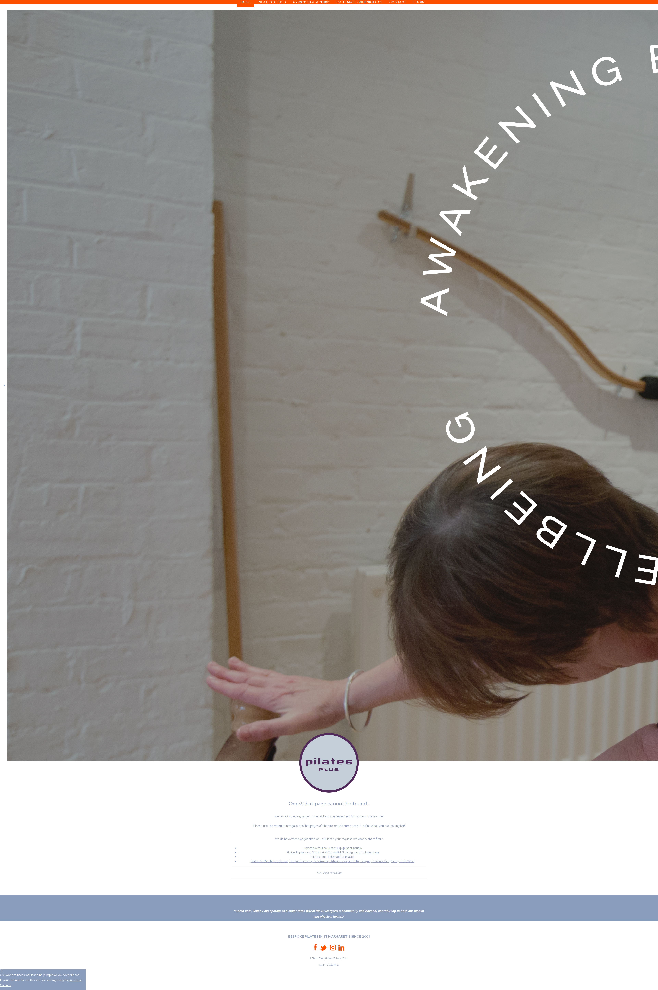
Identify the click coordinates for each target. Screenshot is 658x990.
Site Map (328, 958)
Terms (345, 958)
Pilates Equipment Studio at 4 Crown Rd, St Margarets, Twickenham (332, 852)
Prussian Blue (332, 965)
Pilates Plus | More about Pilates (332, 856)
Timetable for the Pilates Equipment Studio (332, 848)
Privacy (337, 958)
